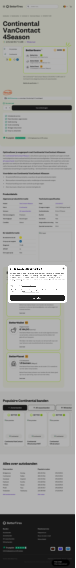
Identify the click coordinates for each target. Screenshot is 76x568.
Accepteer (37, 298)
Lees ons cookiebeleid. (29, 286)
